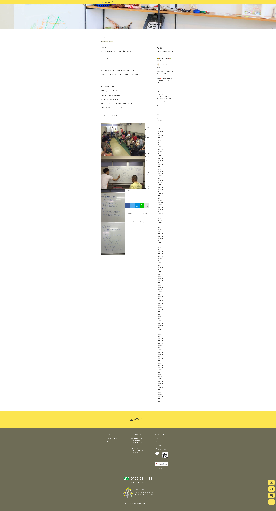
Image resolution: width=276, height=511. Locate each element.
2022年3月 (160, 226)
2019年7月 (160, 284)
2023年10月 (161, 193)
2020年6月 (160, 264)
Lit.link (165, 459)
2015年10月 (161, 365)
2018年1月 (160, 316)
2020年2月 (160, 271)
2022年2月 (160, 227)
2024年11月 (161, 169)
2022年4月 (160, 224)
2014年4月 (160, 398)
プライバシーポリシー (161, 449)
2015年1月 (160, 382)
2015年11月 (161, 363)
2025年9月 (160, 151)
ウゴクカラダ (161, 105)
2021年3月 (160, 247)
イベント (160, 103)
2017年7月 (160, 327)
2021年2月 (160, 249)
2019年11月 (161, 276)
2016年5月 (160, 353)
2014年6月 (160, 394)
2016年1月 (160, 360)
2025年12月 (161, 146)
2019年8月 (160, 282)
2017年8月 (160, 325)
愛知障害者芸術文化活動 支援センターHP (162, 467)
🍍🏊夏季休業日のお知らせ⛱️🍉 (164, 58)
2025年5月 (160, 159)
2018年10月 (161, 300)
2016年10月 (161, 343)
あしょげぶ (161, 100)
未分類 (160, 120)
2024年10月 (161, 171)
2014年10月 (161, 387)
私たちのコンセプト (136, 2)
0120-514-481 (141, 479)
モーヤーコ (161, 116)
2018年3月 (160, 313)
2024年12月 (161, 168)
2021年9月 (160, 237)
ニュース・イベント (162, 113)
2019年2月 (160, 293)
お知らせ (160, 109)
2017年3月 (160, 334)
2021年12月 (161, 231)
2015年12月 (161, 362)
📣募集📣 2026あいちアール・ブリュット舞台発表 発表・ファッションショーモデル (166, 80)
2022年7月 (160, 218)
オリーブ (110, 41)
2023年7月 (160, 198)
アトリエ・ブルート (104, 41)
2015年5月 (160, 374)
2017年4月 (160, 333)
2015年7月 (160, 371)
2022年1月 (160, 229)
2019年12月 (161, 275)
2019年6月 (160, 285)
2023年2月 (160, 206)
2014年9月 (160, 389)
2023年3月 (160, 204)
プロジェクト (155, 2)
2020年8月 (160, 260)
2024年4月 (160, 182)
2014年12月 (161, 383)
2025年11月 (161, 148)
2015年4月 (160, 376)
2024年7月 (160, 177)
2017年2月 (160, 336)
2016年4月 (160, 354)
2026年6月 (160, 135)
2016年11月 (161, 342)
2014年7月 (160, 392)
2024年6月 (160, 178)
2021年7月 (160, 240)
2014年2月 (160, 401)
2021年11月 (161, 233)
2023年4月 (160, 202)
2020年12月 (161, 253)
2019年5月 (160, 287)
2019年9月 (160, 280)
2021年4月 (160, 246)
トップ (108, 435)
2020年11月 (161, 255)
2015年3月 (160, 378)
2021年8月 (160, 238)
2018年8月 (160, 304)
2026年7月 (160, 133)
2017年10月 (161, 322)
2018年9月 (160, 302)
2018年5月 (160, 309)
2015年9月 (160, 367)
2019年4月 (160, 289)
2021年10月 (161, 235)
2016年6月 (160, 351)
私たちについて (162, 2)
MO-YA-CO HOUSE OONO (164, 96)
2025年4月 (160, 160)
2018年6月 (160, 307)
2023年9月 (160, 195)
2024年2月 (160, 186)
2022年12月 (161, 209)
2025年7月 (160, 155)
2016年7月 (160, 349)
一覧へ (134, 444)
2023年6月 (160, 200)
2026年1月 (160, 144)
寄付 (168, 2)
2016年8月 (160, 347)
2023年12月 (161, 189)
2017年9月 (160, 324)
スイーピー (161, 111)
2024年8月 (160, 175)
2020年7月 (160, 262)
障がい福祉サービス (146, 2)
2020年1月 (160, 273)
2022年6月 (160, 220)
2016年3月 (160, 356)
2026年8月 (160, 131)
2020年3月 (160, 269)
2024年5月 (160, 180)
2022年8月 (160, 217)
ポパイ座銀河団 (162, 114)
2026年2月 (160, 142)
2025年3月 (160, 162)
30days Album (161, 94)
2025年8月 (160, 153)
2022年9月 (160, 215)
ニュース (128, 2)
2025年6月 (160, 157)
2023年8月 (160, 197)
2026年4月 (160, 139)
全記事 (102, 37)
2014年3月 (160, 400)
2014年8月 (160, 391)
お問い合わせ (159, 445)
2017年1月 (160, 338)
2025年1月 (160, 166)
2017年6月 (160, 329)
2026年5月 (160, 137)
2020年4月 (160, 267)
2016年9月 (160, 345)
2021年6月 (160, 242)
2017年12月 (161, 318)
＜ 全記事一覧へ (137, 222)
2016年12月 (161, 340)
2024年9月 (160, 173)
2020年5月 (160, 266)
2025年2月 (160, 164)
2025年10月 (161, 149)
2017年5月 (160, 331)
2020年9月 (160, 258)
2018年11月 (161, 298)
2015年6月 (160, 372)
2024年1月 (160, 188)
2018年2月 (160, 314)
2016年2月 (160, 358)
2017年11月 (161, 320)
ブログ (108, 442)
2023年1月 (160, 208)
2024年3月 (160, 184)
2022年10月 (161, 213)
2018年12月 (161, 296)
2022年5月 (160, 222)
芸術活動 (160, 122)
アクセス (173, 2)
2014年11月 (161, 385)
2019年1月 (160, 294)
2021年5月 (160, 244)
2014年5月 (160, 396)
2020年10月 (161, 256)
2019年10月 (161, 278)
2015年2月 (160, 380)
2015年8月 (160, 369)
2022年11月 (161, 211)
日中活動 (160, 118)
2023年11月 (161, 191)
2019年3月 (160, 291)
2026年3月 (160, 140)
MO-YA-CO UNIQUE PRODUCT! (165, 98)
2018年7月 (160, 305)
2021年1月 (160, 251)
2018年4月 (160, 311)
